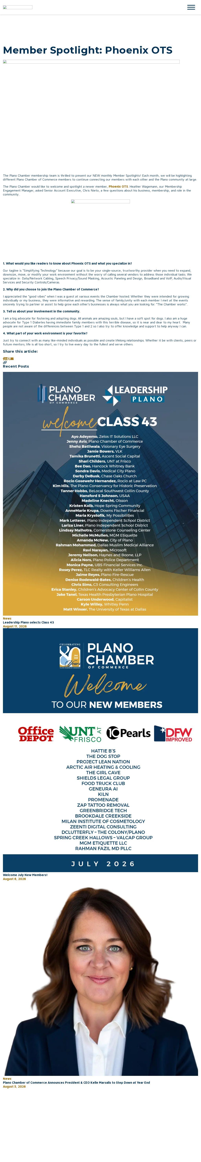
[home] (90, 7)
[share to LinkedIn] (6, 359)
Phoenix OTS (118, 186)
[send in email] (12, 359)
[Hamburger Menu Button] (191, 7)
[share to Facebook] (4, 359)
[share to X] (8, 359)
